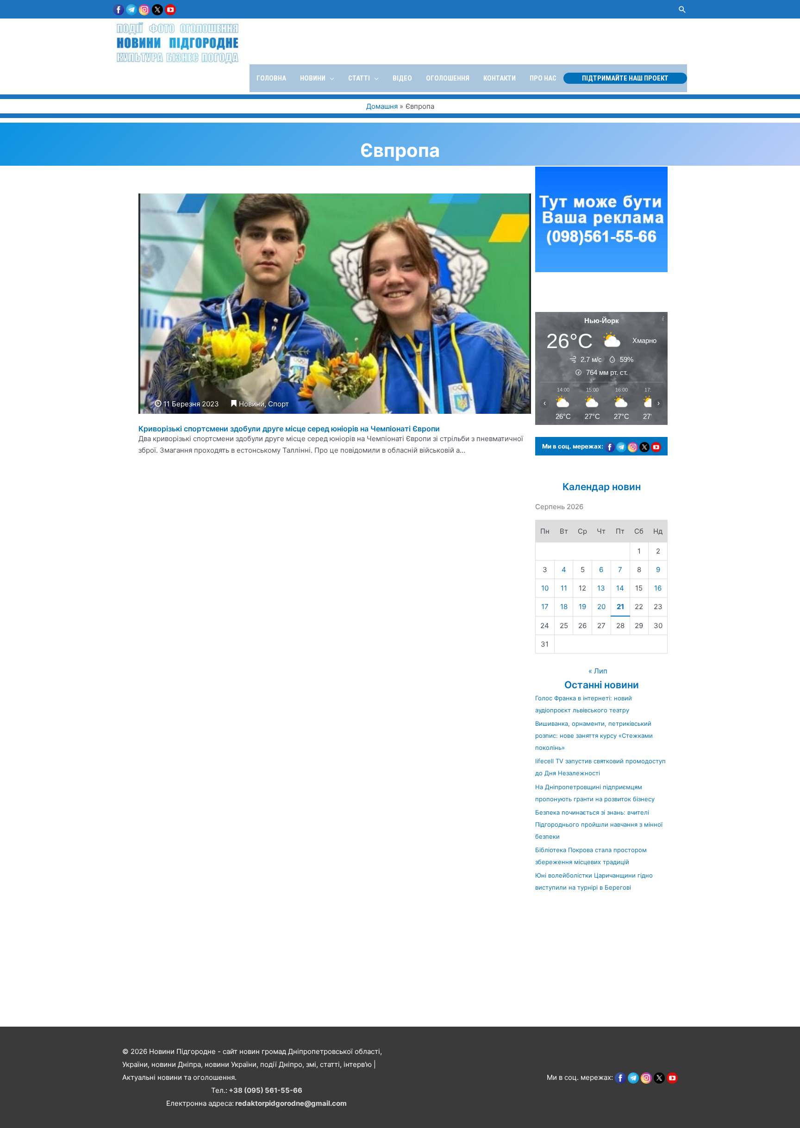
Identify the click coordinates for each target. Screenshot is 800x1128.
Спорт (278, 403)
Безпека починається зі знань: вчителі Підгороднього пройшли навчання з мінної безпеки (598, 824)
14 (620, 588)
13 (601, 588)
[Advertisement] (278, 960)
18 (564, 606)
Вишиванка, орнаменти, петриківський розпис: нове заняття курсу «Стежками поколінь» (594, 735)
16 (658, 588)
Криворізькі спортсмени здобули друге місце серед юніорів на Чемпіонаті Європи (289, 428)
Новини (251, 403)
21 (620, 606)
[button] (682, 9)
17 (545, 606)
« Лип (597, 671)
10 (545, 588)
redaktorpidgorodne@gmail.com (291, 1103)
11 (564, 588)
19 (582, 606)
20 (601, 606)
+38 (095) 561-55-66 (265, 1090)
